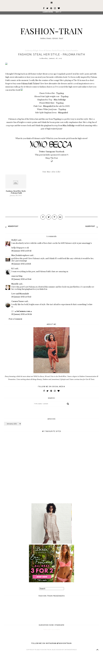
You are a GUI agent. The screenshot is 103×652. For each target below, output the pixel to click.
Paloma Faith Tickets (30, 84)
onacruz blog (16, 276)
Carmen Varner (17, 301)
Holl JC (14, 240)
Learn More (48, 12)
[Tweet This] (48, 217)
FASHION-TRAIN (51, 30)
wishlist (75, 50)
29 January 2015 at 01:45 (21, 297)
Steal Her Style (64, 50)
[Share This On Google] (60, 217)
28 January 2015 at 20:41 (21, 251)
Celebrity (28, 50)
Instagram (50, 152)
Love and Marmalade (20, 294)
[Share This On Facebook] (43, 217)
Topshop (60, 93)
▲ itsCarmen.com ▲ (23, 311)
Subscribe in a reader (51, 629)
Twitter (42, 152)
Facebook (60, 152)
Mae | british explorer (20, 255)
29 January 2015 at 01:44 (21, 279)
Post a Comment (15, 319)
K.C (12, 269)
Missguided (48, 106)
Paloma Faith (50, 50)
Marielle (14, 284)
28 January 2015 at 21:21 (21, 264)
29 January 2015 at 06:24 (21, 314)
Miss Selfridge (60, 100)
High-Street (39, 50)
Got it (58, 12)
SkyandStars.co (70, 649)
